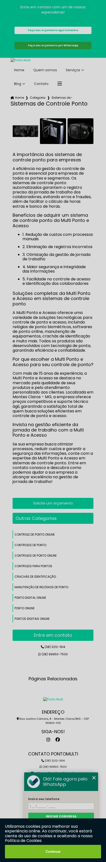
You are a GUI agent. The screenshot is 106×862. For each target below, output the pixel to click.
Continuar (53, 851)
